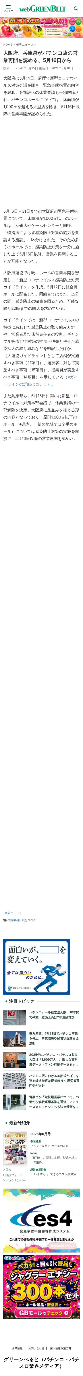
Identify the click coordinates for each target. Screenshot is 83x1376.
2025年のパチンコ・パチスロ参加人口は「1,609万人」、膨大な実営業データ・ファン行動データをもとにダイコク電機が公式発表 (54, 1060)
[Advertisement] (41, 163)
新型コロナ (28, 920)
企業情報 (17, 1348)
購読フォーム (14, 1175)
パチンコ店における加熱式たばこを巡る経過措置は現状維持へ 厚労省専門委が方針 (54, 1080)
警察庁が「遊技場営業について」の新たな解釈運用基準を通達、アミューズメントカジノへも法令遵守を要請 (54, 1102)
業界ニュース (13, 913)
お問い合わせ (36, 1348)
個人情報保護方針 (60, 1348)
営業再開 (14, 920)
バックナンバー (16, 1180)
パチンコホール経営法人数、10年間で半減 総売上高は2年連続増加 (54, 1014)
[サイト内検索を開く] (76, 8)
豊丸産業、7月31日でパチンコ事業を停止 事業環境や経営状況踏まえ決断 (54, 1038)
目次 (8, 1169)
